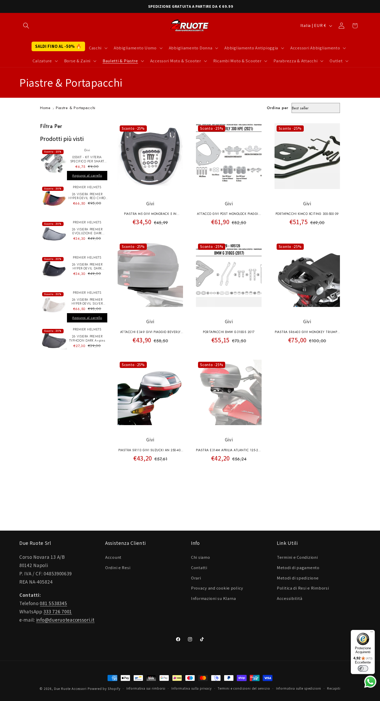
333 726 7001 (57, 611)
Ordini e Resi (117, 567)
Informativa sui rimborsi (145, 688)
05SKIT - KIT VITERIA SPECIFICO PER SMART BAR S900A (87, 159)
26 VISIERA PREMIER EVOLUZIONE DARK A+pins (87, 232)
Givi (87, 150)
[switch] (363, 668)
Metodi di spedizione (297, 578)
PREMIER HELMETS (87, 187)
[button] (26, 26)
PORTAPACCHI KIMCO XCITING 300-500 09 (307, 214)
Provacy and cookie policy (217, 588)
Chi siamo (200, 557)
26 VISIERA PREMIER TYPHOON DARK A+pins (87, 339)
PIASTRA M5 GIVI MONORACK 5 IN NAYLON (150, 214)
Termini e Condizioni (297, 557)
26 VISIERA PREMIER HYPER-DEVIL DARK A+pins (87, 267)
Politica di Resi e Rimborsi (303, 588)
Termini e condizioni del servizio (244, 688)
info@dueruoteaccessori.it (65, 619)
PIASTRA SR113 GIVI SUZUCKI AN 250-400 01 (150, 451)
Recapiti (333, 688)
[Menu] (372, 633)
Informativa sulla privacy (191, 688)
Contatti (199, 567)
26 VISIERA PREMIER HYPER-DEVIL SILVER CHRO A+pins (87, 302)
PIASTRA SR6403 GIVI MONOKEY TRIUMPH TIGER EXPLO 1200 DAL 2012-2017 (307, 332)
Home (45, 108)
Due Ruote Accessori (70, 689)
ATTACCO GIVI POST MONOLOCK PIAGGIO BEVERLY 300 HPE (228, 214)
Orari (196, 578)
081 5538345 (53, 603)
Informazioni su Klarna (213, 598)
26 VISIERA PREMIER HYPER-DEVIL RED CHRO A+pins (87, 196)
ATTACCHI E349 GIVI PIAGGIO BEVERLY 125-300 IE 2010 (150, 332)
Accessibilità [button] (289, 598)
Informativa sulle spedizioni (298, 688)
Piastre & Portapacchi (75, 108)
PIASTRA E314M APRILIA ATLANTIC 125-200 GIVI (228, 451)
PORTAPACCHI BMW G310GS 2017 (229, 332)
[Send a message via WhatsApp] (370, 682)
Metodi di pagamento (298, 567)
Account (113, 557)
